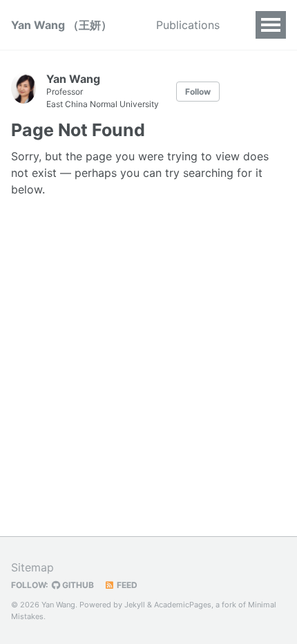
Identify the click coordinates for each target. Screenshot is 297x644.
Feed (126, 585)
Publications (188, 25)
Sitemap (32, 567)
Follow (198, 91)
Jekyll (134, 604)
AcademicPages (182, 604)
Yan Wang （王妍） (61, 25)
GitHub (77, 585)
